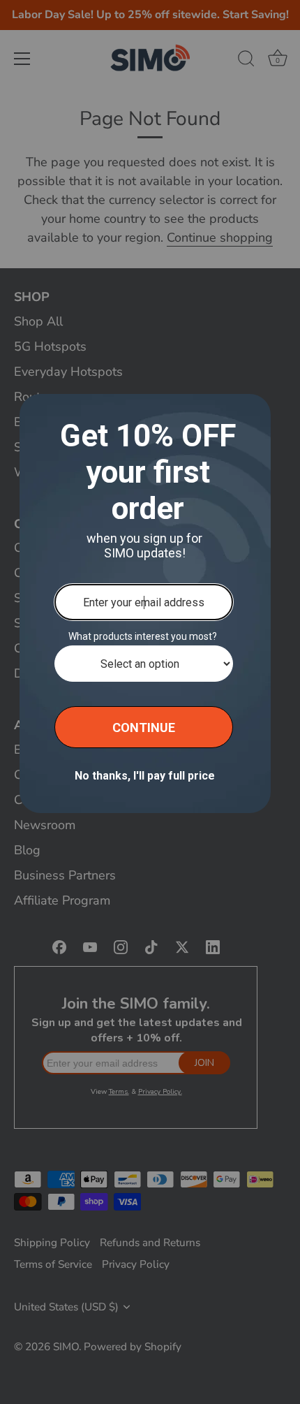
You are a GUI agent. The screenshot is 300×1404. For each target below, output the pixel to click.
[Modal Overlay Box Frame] (145, 603)
